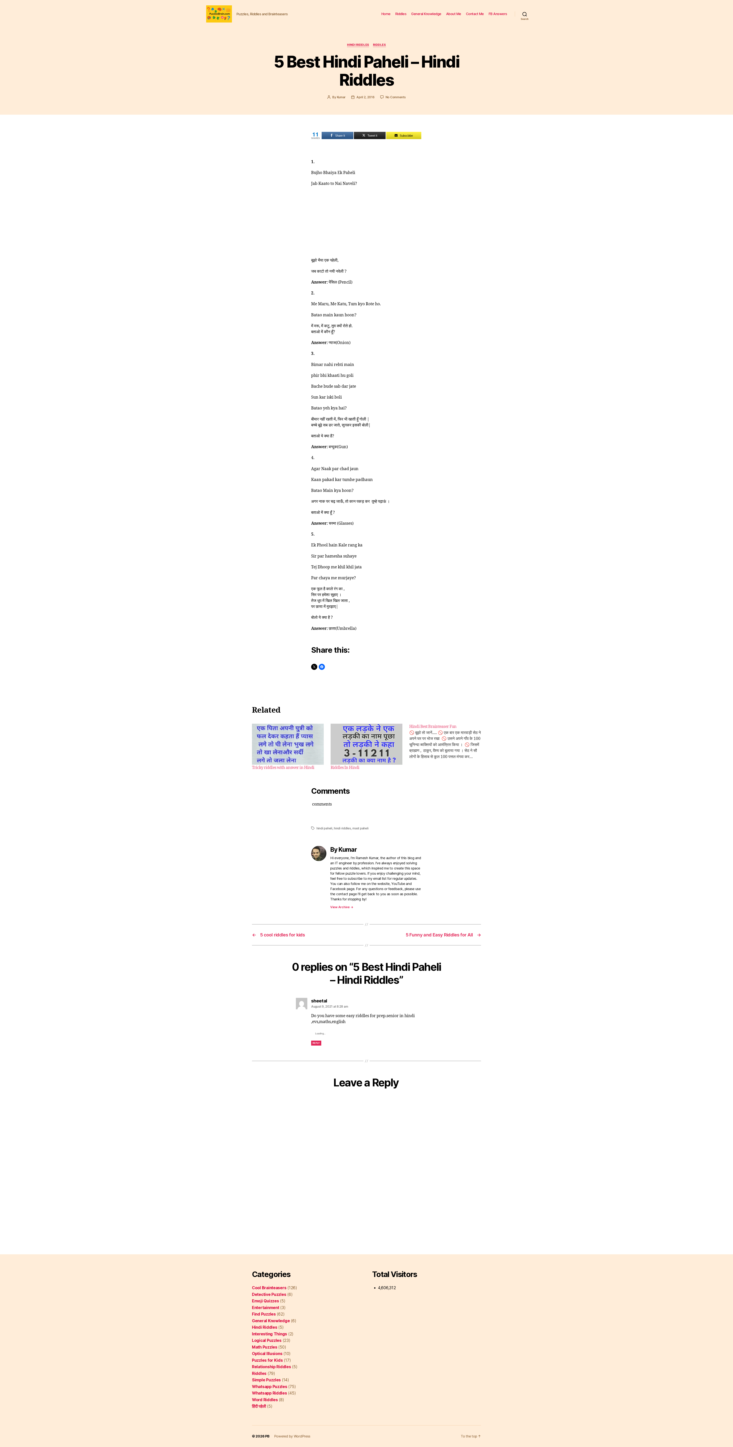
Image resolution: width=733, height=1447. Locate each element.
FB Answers (498, 14)
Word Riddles (265, 1399)
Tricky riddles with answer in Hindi (283, 767)
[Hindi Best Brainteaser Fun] (445, 747)
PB (267, 1436)
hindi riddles (342, 828)
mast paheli (360, 828)
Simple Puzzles (266, 1380)
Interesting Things (269, 1334)
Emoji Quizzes (265, 1301)
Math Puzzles (264, 1347)
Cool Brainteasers (269, 1287)
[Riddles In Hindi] (366, 744)
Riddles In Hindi (345, 767)
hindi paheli (324, 828)
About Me (453, 14)
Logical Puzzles (267, 1340)
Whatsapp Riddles (269, 1393)
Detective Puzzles (269, 1294)
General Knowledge (426, 14)
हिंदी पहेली (259, 1406)
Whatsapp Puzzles (269, 1386)
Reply (316, 1043)
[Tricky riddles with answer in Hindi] (288, 744)
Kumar (341, 97)
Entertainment (265, 1307)
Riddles (401, 14)
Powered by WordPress (292, 1436)
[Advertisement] (366, 218)
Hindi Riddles (358, 45)
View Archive (341, 907)
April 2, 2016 (365, 97)
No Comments (396, 97)
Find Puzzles (264, 1314)
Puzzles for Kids (267, 1360)
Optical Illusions (267, 1353)
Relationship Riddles (271, 1366)
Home (386, 14)
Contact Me (475, 14)
